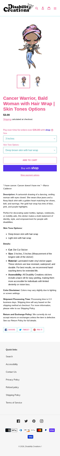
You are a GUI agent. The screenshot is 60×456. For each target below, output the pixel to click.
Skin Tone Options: (11, 145)
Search (9, 356)
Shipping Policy (13, 395)
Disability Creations (33, 446)
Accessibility (12, 364)
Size (5, 133)
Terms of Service (14, 402)
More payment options (30, 175)
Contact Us (11, 372)
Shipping (7, 119)
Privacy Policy (13, 379)
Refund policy (12, 387)
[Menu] (55, 8)
